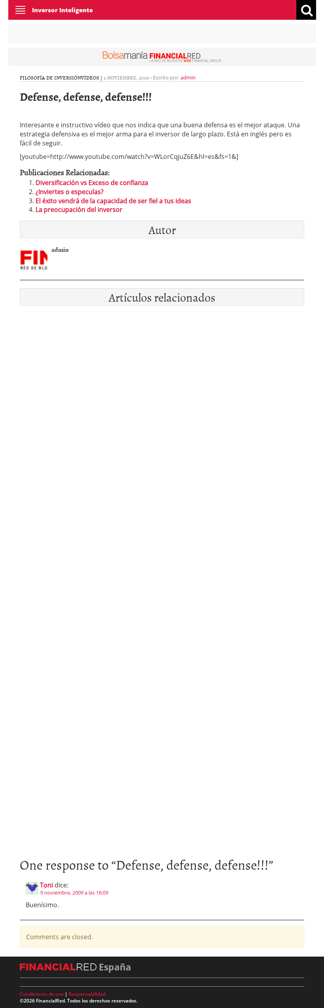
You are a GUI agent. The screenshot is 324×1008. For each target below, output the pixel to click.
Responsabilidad (87, 994)
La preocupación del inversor (79, 209)
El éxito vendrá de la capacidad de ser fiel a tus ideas (113, 200)
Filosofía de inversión (50, 77)
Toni (46, 885)
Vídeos (90, 77)
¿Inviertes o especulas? (70, 191)
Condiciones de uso (42, 994)
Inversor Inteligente (62, 10)
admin (188, 77)
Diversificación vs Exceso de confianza (92, 182)
